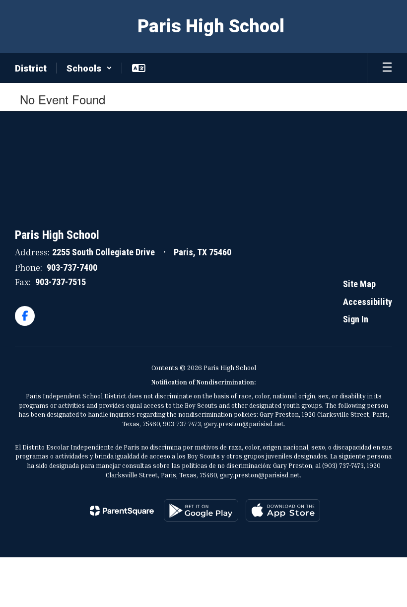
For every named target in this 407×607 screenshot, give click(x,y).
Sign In (355, 319)
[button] (89, 68)
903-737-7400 (72, 267)
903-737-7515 (60, 282)
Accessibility (367, 302)
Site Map (359, 284)
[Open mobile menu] (387, 68)
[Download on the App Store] (283, 510)
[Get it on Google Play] (201, 510)
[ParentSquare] (121, 510)
